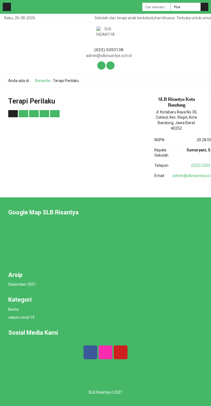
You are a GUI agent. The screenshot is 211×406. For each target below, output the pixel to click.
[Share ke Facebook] (24, 113)
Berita (13, 309)
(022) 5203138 (108, 49)
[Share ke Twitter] (34, 113)
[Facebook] (90, 352)
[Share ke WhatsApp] (44, 113)
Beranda (42, 80)
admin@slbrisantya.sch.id (109, 55)
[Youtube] (120, 352)
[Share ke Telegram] (55, 113)
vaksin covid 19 (21, 317)
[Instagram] (105, 352)
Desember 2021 (22, 284)
